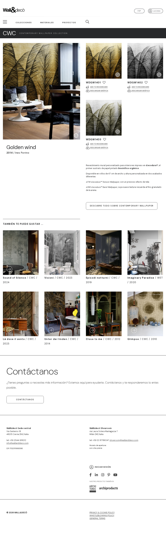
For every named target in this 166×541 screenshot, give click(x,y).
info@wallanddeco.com (17, 443)
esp (139, 11)
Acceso (156, 11)
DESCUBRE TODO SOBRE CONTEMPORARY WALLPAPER (121, 205)
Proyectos (69, 22)
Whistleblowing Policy (101, 515)
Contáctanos (25, 399)
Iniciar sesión (103, 467)
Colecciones (24, 22)
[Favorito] (104, 82)
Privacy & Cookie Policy (102, 512)
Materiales (47, 22)
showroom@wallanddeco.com (124, 440)
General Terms (97, 518)
